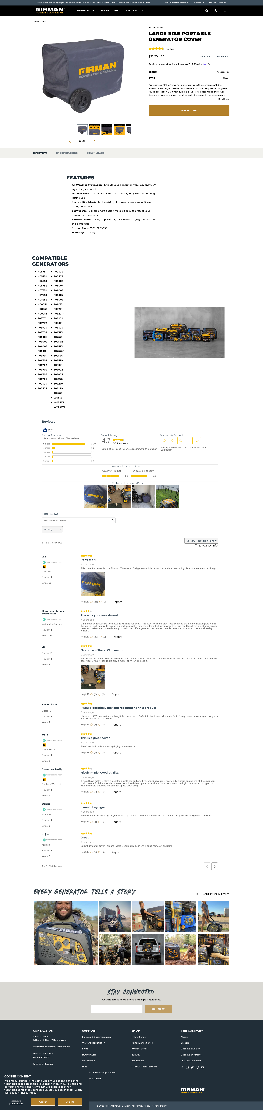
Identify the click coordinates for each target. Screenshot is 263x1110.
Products (82, 10)
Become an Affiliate (191, 1054)
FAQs (85, 1048)
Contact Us (198, 2)
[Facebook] (182, 1067)
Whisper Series (140, 1048)
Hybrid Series (139, 1037)
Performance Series (142, 1043)
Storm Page (88, 1060)
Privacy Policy (27, 1092)
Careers (185, 1043)
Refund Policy (159, 1106)
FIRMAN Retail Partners (144, 1066)
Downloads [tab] (96, 153)
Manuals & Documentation (96, 1037)
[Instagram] (187, 1067)
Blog (84, 1066)
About (184, 1037)
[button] (206, 11)
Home (36, 21)
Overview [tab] (40, 153)
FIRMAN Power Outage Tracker (99, 1072)
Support (132, 10)
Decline (69, 1101)
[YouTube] (202, 1067)
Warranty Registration (176, 2)
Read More (223, 99)
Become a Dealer (91, 1078)
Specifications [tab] (67, 153)
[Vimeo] (197, 1067)
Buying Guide (109, 10)
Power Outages (217, 2)
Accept (43, 1101)
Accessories (138, 1060)
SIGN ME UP (158, 1009)
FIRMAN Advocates (191, 1060)
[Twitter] (192, 1067)
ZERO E (136, 1054)
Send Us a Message (43, 1064)
